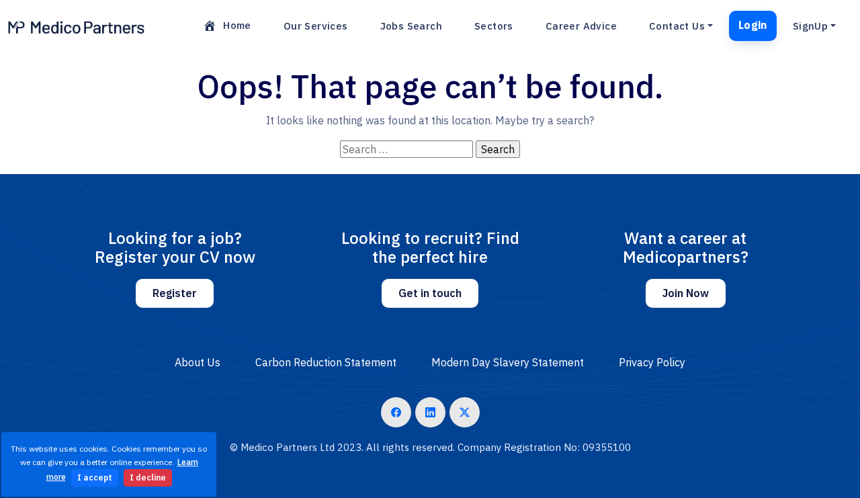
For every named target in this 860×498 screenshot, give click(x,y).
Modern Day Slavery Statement (507, 362)
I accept (94, 477)
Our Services (316, 25)
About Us (197, 362)
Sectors (493, 25)
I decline (148, 477)
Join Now (685, 293)
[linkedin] (430, 412)
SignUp (810, 25)
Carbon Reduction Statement (325, 362)
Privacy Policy (652, 362)
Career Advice (581, 25)
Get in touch (430, 293)
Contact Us (677, 25)
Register (175, 293)
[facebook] (396, 412)
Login (752, 25)
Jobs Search (411, 25)
